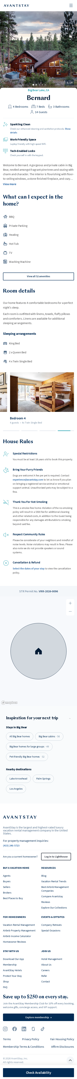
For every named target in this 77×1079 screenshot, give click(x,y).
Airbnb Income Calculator (17, 936)
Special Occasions (50, 930)
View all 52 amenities (38, 276)
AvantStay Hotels (12, 970)
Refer (44, 976)
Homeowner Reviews (14, 941)
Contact (45, 981)
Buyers (6, 881)
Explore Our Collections (54, 907)
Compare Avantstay (52, 896)
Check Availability (38, 1072)
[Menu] (71, 5)
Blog (43, 875)
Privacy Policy (30, 1039)
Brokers (7, 892)
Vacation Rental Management (19, 925)
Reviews (45, 902)
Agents (6, 875)
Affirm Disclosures (62, 1046)
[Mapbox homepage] (9, 703)
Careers (45, 970)
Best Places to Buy (13, 898)
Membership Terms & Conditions (23, 1046)
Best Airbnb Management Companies (55, 888)
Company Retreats (51, 925)
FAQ (5, 987)
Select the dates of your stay (28, 568)
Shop (6, 981)
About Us (46, 964)
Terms (7, 1039)
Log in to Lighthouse (56, 856)
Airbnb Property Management (19, 930)
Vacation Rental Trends (53, 881)
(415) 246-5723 (11, 845)
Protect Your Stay (12, 976)
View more (9, 184)
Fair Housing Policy (62, 1039)
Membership (10, 964)
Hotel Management (51, 959)
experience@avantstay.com (28, 479)
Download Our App (13, 959)
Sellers (6, 887)
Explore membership (38, 1017)
